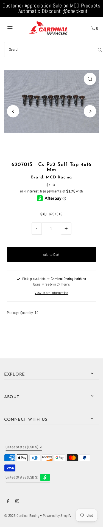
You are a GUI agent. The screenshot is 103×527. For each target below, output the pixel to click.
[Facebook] (8, 502)
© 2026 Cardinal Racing (21, 516)
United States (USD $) (21, 447)
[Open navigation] (16, 27)
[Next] (90, 111)
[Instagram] (17, 502)
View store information (51, 293)
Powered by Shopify (57, 516)
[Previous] (13, 111)
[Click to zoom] (90, 79)
